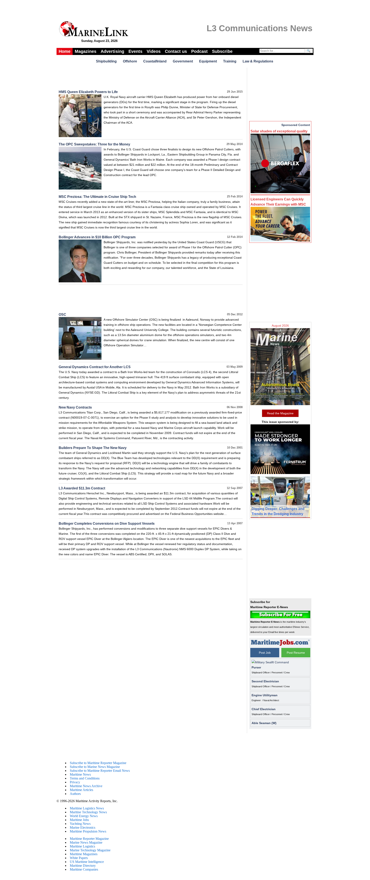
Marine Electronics (82, 827)
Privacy (75, 782)
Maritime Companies (84, 869)
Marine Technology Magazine (90, 850)
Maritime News (80, 774)
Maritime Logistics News (87, 808)
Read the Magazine (280, 413)
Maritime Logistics (82, 846)
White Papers (79, 858)
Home (64, 51)
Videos (154, 51)
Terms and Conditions (85, 778)
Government (183, 61)
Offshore (130, 61)
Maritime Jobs (79, 820)
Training (229, 61)
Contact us (176, 51)
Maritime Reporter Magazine (89, 838)
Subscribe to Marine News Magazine (95, 767)
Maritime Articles (81, 790)
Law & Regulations (258, 61)
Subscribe (222, 51)
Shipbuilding (106, 61)
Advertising (112, 51)
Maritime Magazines (83, 854)
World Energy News (84, 816)
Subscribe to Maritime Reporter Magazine (98, 763)
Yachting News (80, 823)
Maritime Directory (83, 865)
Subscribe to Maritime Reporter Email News (100, 770)
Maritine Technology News (88, 812)
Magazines (85, 51)
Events (135, 51)
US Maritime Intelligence (87, 862)
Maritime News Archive (86, 786)
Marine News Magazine (86, 842)
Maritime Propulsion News (88, 831)
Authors (75, 794)
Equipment (208, 61)
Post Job (265, 652)
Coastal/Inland (155, 61)
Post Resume (296, 652)
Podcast (199, 51)
